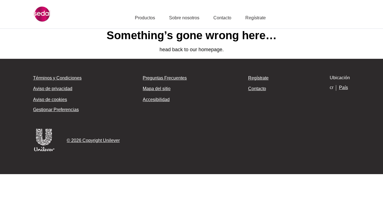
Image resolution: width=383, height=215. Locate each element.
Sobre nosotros (184, 17)
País (343, 87)
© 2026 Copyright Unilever (93, 140)
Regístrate (255, 17)
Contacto (222, 17)
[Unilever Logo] (44, 150)
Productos (145, 17)
